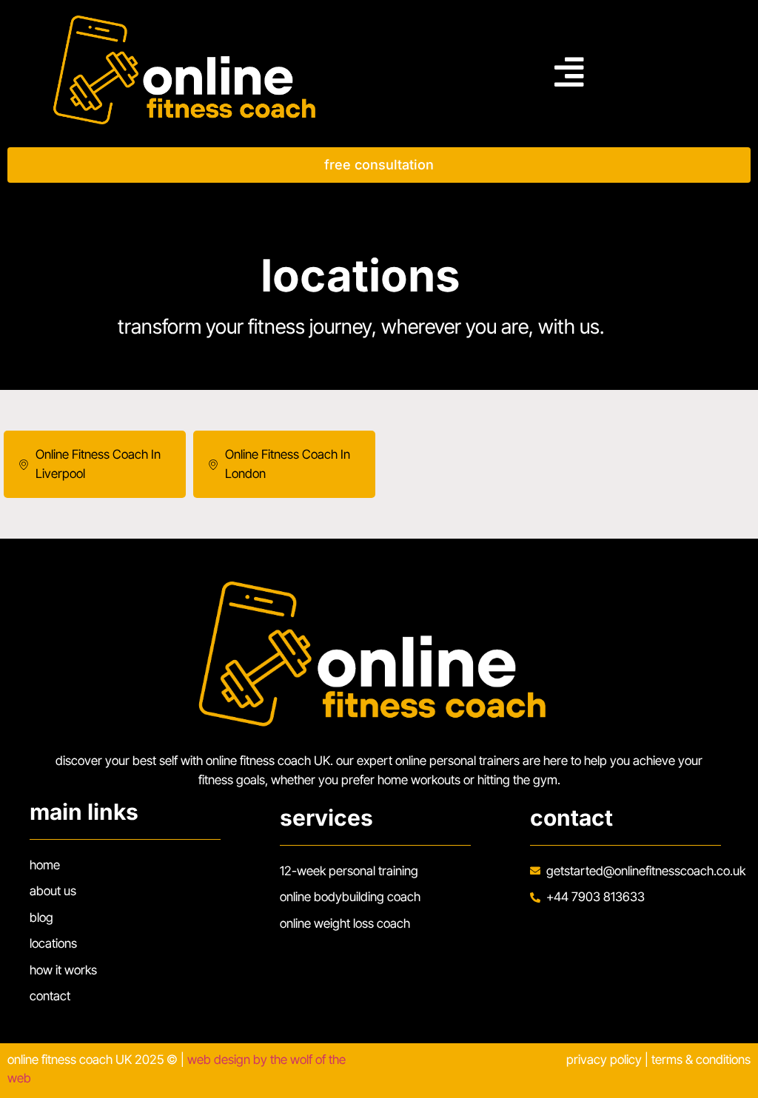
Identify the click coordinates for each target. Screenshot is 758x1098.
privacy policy (604, 1059)
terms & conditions (701, 1059)
